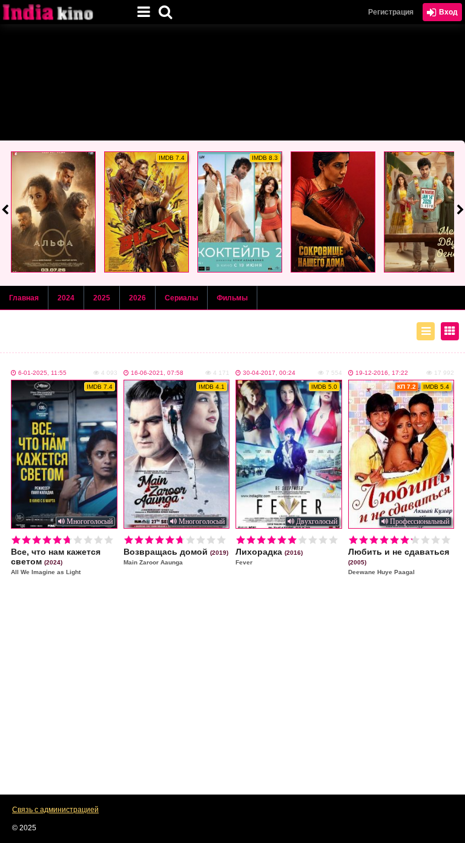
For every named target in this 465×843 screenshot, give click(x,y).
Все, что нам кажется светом (56, 561)
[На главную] (60, 12)
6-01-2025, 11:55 (42, 372)
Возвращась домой (176, 556)
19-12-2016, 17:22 (381, 372)
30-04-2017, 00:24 (269, 372)
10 (109, 540)
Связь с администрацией (55, 809)
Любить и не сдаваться (398, 561)
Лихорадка (269, 556)
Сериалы (181, 298)
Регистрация (391, 12)
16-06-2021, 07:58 (157, 372)
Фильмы (232, 298)
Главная (24, 298)
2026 (137, 298)
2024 (66, 298)
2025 (101, 298)
